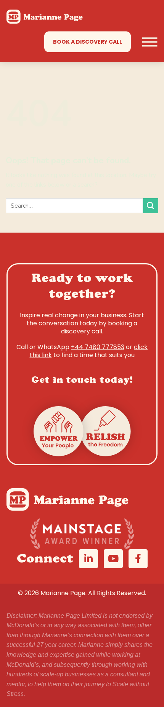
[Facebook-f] (138, 558)
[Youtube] (113, 558)
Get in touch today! (82, 380)
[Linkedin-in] (88, 558)
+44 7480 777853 (97, 347)
